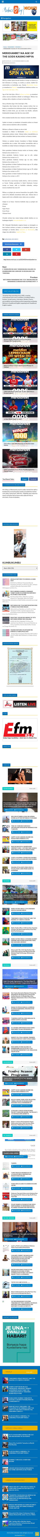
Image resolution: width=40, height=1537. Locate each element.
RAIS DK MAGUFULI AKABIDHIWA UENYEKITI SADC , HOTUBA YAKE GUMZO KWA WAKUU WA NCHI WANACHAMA (24, 848)
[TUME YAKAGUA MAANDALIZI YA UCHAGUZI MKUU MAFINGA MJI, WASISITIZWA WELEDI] (5, 1178)
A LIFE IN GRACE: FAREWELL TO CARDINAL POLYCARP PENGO (19, 1416)
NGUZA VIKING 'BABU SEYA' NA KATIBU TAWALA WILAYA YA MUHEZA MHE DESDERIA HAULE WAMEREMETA (23, 1101)
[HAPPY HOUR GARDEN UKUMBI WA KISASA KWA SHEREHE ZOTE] (5, 843)
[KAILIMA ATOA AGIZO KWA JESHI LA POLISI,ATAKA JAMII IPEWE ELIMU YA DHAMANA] (5, 873)
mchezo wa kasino (25, 94)
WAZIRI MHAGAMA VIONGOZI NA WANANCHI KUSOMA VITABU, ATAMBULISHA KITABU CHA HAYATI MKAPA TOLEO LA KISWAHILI (22, 1272)
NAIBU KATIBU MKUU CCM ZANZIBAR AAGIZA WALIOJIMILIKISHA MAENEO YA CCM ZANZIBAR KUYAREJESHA (20, 897)
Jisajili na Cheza (20, 232)
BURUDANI (11, 47)
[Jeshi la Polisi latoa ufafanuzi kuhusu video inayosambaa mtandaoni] (5, 1251)
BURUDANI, (7, 63)
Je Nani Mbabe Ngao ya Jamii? (13, 419)
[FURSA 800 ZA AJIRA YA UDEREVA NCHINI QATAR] (5, 1189)
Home (5, 47)
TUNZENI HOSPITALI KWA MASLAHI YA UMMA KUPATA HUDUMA (23, 1019)
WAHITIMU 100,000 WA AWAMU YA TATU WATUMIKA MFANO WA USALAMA (23, 618)
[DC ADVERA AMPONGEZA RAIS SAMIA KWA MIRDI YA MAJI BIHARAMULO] (5, 1033)
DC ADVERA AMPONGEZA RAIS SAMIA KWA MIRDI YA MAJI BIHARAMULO (23, 1028)
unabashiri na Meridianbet (27, 229)
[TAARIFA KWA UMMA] (20, 1158)
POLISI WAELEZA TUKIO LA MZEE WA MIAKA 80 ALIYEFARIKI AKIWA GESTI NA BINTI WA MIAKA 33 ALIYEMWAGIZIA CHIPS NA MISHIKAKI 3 (20, 804)
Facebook (33, 479)
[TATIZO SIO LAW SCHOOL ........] (5, 1288)
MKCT (23, 1535)
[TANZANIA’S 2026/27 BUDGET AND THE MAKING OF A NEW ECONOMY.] (5, 924)
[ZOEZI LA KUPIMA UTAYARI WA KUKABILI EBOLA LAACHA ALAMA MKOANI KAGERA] (5, 863)
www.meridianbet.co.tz (19, 220)
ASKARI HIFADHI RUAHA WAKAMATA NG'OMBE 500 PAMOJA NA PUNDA (21, 1469)
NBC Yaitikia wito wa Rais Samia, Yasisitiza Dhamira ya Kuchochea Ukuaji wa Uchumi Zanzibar (22, 1523)
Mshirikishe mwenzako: (12, 244)
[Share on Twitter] (16, 249)
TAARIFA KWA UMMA (11, 1153)
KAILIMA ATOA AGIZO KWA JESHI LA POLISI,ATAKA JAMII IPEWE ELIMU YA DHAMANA (22, 868)
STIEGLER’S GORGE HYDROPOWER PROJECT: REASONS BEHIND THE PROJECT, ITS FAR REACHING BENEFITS (24, 1112)
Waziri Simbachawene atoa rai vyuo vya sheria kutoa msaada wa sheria (23, 1292)
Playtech (14, 87)
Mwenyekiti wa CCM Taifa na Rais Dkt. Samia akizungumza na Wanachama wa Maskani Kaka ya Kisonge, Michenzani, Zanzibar (23, 952)
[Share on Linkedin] (7, 254)
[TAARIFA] (5, 1169)
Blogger (24, 479)
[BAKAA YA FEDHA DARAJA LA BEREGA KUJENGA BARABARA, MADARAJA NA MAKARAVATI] (5, 1013)
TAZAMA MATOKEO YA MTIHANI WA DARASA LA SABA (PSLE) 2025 (21, 630)
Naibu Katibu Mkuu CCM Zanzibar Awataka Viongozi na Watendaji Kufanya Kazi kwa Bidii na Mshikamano (24, 929)
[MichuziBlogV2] (20, 9)
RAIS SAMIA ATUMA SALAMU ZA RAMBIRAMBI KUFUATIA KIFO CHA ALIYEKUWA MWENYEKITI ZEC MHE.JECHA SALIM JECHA (24, 1049)
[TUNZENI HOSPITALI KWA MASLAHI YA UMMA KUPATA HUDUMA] (5, 1024)
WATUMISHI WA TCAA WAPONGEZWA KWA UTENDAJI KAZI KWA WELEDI (23, 606)
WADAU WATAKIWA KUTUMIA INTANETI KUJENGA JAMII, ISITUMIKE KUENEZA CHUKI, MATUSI (22, 1506)
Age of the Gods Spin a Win (10, 90)
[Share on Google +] (26, 249)
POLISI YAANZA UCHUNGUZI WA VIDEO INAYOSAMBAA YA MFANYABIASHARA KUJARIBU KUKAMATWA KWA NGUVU (23, 1206)
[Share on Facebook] (7, 249)
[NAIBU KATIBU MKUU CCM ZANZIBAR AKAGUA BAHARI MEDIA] (5, 914)
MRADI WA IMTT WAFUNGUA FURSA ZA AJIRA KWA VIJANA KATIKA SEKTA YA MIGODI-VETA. (22, 1488)
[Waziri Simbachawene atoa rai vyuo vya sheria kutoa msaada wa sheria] (5, 1297)
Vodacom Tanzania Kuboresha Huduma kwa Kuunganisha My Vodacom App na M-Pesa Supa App (24, 1195)
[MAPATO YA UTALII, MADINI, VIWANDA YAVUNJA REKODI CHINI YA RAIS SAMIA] (5, 1043)
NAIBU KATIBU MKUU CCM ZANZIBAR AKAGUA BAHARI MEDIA (23, 909)
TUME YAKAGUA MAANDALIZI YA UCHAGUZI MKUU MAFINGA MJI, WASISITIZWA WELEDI (21, 1174)
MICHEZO (18, 47)
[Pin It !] (16, 254)
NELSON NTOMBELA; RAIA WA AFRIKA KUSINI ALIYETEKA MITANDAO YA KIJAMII (24, 817)
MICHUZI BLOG (11, 1533)
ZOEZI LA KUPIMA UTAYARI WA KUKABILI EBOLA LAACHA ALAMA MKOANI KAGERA (24, 858)
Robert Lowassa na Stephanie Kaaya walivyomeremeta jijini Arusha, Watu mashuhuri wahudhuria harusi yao (22, 1123)
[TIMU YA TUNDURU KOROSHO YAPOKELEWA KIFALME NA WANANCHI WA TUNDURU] (5, 832)
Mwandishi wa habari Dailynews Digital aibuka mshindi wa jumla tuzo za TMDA (22, 1514)
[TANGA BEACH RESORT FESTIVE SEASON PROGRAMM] (20, 1085)
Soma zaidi (32, 788)
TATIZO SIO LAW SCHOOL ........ (20, 1282)
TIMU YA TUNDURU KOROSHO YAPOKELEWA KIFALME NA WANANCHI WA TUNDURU (24, 827)
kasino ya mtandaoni (31, 131)
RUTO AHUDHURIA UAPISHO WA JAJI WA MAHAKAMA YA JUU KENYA (21, 1435)
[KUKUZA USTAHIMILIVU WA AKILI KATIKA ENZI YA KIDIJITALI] (20, 1241)
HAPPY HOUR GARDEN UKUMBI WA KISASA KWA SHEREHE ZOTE (22, 837)
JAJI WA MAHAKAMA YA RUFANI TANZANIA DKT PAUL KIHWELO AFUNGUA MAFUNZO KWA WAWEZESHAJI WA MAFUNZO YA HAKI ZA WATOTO (24, 1304)
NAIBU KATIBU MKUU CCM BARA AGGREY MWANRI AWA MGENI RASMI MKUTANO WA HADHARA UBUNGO (24, 940)
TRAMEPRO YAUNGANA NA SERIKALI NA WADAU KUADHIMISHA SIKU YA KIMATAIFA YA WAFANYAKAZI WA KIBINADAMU (22, 1497)
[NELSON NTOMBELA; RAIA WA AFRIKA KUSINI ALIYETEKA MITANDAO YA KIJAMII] (5, 822)
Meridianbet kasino (32, 85)
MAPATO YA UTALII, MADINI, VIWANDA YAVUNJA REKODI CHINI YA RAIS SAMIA (23, 1038)
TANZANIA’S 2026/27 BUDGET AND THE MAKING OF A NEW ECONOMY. (23, 919)
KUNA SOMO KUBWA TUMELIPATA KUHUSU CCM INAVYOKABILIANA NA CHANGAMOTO (21, 1399)
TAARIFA (13, 1163)
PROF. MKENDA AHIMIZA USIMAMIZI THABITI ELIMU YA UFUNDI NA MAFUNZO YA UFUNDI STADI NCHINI (23, 593)
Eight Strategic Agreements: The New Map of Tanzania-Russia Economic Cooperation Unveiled (20, 982)
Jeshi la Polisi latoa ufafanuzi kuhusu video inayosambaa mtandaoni (23, 1246)
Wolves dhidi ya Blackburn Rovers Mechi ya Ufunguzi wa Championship (17, 340)
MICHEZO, (12, 63)
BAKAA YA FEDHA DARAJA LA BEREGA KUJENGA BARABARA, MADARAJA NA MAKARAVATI (22, 1008)
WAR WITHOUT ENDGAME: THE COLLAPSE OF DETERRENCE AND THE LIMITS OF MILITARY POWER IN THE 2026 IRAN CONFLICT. (21, 1409)
